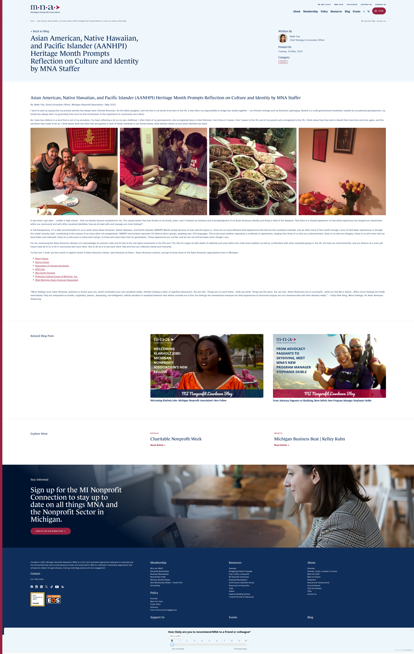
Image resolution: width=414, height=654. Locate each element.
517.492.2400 (37, 579)
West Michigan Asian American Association (56, 279)
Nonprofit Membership (159, 571)
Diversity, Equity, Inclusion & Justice (322, 571)
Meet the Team (156, 601)
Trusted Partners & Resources (241, 597)
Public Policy (155, 604)
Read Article (157, 445)
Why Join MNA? (156, 568)
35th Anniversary (314, 588)
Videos (231, 591)
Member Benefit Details (160, 580)
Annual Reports (313, 585)
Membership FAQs (157, 577)
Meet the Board (313, 577)
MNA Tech (338, 4)
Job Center (352, 4)
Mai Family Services (45, 272)
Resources (336, 11)
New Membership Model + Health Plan (166, 582)
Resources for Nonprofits (239, 585)
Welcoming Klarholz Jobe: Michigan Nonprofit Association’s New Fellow (188, 400)
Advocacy (154, 607)
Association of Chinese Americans (52, 265)
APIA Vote (40, 269)
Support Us (366, 4)
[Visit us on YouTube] (57, 587)
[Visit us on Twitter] (46, 587)
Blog (347, 11)
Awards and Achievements (318, 582)
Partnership (155, 585)
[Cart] (368, 11)
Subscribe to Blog (369, 21)
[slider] (172, 644)
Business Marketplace (238, 580)
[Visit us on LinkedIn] (41, 587)
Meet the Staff (313, 574)
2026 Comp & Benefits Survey (241, 582)
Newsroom (311, 580)
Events (356, 11)
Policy (324, 11)
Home (32, 21)
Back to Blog (40, 31)
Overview (154, 598)
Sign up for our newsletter (49, 531)
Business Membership (159, 574)
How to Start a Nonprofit (239, 574)
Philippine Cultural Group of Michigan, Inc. (56, 276)
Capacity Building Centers (239, 594)
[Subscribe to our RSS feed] (62, 587)
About (296, 11)
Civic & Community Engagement (163, 610)
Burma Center (42, 262)
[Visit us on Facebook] (32, 587)
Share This (382, 21)
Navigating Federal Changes (240, 571)
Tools (231, 588)
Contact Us (380, 4)
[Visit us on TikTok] (52, 587)
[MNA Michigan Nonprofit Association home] (47, 9)
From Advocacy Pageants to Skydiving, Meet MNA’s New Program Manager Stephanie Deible (322, 400)
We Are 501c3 (324, 4)
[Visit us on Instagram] (36, 587)
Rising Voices (41, 258)
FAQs (309, 591)
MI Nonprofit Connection (239, 577)
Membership (310, 11)
